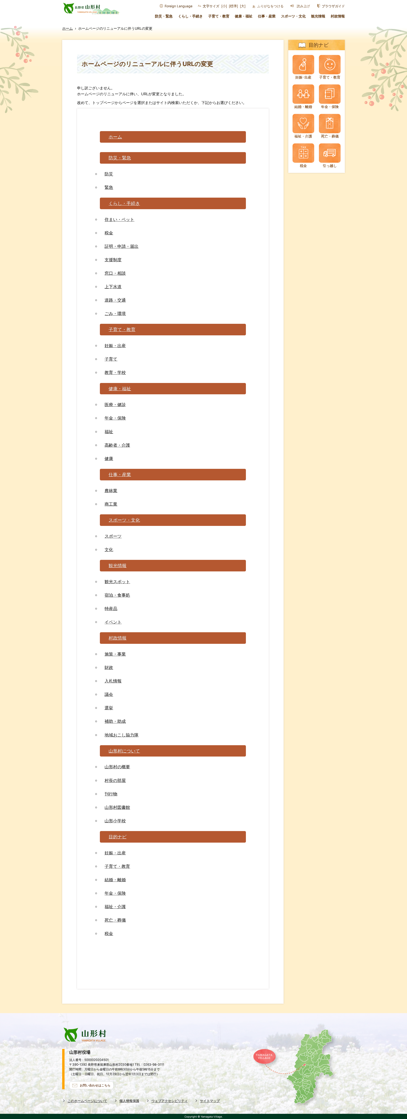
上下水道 (113, 286)
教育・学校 (115, 372)
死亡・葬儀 (115, 920)
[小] (224, 6)
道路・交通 (115, 300)
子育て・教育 (218, 16)
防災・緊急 (164, 16)
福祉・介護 (115, 906)
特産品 (111, 608)
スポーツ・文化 (293, 16)
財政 (109, 667)
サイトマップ (210, 1101)
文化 (109, 549)
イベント (113, 621)
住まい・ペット (119, 219)
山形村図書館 (117, 807)
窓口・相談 (115, 273)
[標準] (233, 6)
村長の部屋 (115, 780)
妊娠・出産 (115, 345)
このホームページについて (87, 1101)
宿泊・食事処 (117, 595)
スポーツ (113, 536)
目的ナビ (117, 837)
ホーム (67, 28)
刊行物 (111, 793)
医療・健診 (115, 404)
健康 (109, 458)
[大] (242, 6)
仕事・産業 (267, 16)
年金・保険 (115, 417)
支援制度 (113, 259)
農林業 (111, 490)
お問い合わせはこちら (95, 1085)
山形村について (124, 751)
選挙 (109, 707)
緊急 (109, 187)
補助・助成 (115, 721)
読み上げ (303, 6)
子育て (111, 359)
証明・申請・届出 (121, 246)
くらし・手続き (190, 16)
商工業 (111, 504)
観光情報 (318, 16)
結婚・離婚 (115, 879)
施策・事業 (115, 654)
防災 (109, 173)
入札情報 (113, 680)
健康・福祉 (243, 16)
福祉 (109, 431)
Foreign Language (178, 6)
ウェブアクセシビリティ (169, 1101)
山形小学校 (115, 820)
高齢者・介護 (117, 445)
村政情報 (338, 16)
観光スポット (117, 581)
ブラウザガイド (333, 6)
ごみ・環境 (115, 313)
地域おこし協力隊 (121, 734)
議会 (109, 694)
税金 (109, 232)
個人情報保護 (129, 1101)
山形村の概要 (117, 766)
